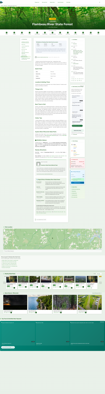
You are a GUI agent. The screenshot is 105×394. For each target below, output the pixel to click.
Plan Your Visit (44, 2)
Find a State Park (74, 197)
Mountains (77, 52)
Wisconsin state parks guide (58, 211)
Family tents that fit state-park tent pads (9, 261)
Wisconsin (5, 5)
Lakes (81, 50)
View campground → (77, 154)
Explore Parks (52, 2)
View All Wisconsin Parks (96, 293)
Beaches (77, 51)
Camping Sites (75, 53)
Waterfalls (75, 50)
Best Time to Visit (24, 49)
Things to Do (37, 2)
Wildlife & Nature (24, 55)
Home (2, 5)
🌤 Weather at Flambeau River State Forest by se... (25, 42)
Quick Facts (23, 44)
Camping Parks (74, 193)
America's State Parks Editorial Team (43, 57)
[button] (99, 2)
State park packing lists (6, 267)
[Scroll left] (4, 283)
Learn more (75, 134)
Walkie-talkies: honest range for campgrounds (10, 260)
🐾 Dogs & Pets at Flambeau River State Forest (26, 59)
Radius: (95, 273)
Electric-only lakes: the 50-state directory (9, 264)
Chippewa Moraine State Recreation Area (59, 155)
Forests (81, 52)
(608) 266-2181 (75, 63)
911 (83, 163)
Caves (78, 50)
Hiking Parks (74, 191)
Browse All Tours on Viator (76, 125)
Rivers (74, 51)
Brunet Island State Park (49, 157)
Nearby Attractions (24, 56)
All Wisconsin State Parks (76, 189)
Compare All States (77, 182)
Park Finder (68, 2)
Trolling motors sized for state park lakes (9, 263)
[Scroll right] (100, 283)
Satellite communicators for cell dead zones (9, 266)
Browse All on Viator (77, 130)
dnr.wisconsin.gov (48, 211)
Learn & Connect (60, 2)
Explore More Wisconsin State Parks (25, 53)
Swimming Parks (74, 195)
